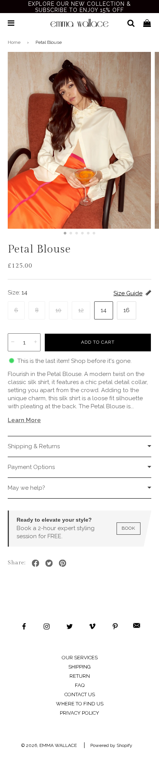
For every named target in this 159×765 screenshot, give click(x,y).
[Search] (128, 23)
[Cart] (147, 23)
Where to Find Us (79, 704)
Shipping (79, 667)
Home (14, 42)
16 (126, 310)
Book (128, 528)
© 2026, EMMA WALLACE (49, 745)
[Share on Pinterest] (62, 562)
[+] (35, 342)
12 (81, 310)
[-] (13, 342)
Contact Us (79, 694)
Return (79, 676)
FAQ (80, 685)
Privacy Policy (79, 713)
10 (58, 310)
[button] (65, 233)
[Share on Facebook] (35, 562)
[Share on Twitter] (49, 562)
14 (104, 310)
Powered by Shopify (111, 745)
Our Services (80, 657)
